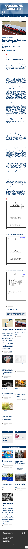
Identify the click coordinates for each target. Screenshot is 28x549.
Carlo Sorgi (20, 391)
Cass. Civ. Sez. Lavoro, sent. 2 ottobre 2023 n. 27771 (15, 54)
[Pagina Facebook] (23, 532)
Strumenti (14, 16)
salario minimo (11, 306)
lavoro (17, 399)
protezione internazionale (19, 469)
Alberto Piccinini (17, 391)
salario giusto (5, 352)
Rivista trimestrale (20, 431)
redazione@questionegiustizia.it (6, 541)
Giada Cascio (3, 506)
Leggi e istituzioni (5, 16)
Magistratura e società (8, 16)
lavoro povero (10, 351)
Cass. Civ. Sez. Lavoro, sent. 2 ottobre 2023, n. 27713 (15, 57)
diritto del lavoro (6, 351)
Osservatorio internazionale (11, 15)
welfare (5, 424)
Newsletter (8, 431)
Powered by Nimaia (14, 546)
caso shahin (18, 468)
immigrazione (21, 468)
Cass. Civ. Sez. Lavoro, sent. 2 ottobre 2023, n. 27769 (15, 59)
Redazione (17, 462)
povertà (20, 399)
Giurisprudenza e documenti (17, 16)
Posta (4, 50)
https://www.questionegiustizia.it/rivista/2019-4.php (16, 194)
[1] (12, 184)
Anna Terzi (3, 43)
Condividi (8, 50)
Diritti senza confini (21, 16)
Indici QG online (25, 16)
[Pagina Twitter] (24, 532)
